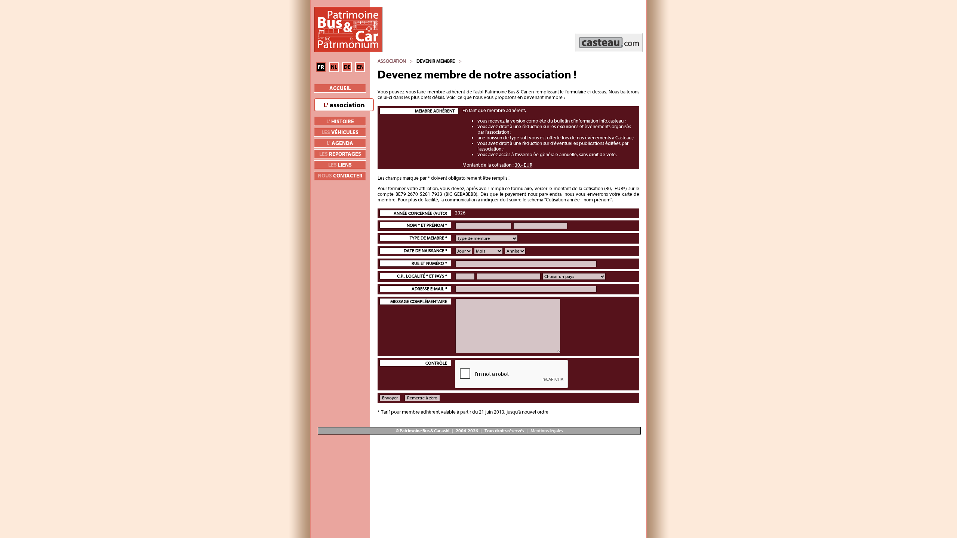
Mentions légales (546, 430)
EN (360, 67)
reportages (340, 154)
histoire (340, 122)
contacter (340, 176)
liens (340, 165)
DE (347, 67)
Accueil (340, 89)
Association (392, 61)
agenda (340, 143)
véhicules (340, 133)
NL (334, 67)
